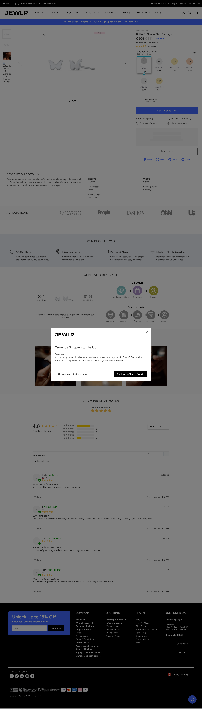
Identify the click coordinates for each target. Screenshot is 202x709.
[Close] (146, 332)
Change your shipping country (72, 374)
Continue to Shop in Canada (130, 374)
